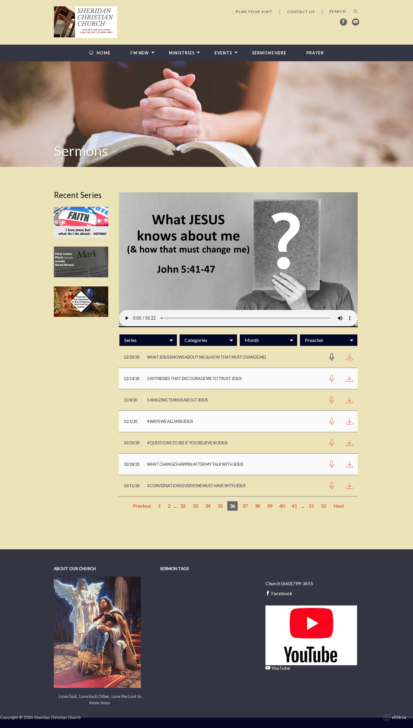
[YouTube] (355, 22)
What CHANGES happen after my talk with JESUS (195, 464)
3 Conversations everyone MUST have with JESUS (196, 485)
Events (223, 53)
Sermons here (269, 53)
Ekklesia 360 (398, 718)
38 (257, 506)
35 (220, 506)
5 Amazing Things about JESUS (177, 400)
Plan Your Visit (254, 11)
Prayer (315, 53)
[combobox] (148, 340)
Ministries (181, 53)
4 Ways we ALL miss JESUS (170, 421)
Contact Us (301, 11)
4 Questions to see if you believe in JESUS (187, 442)
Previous (142, 506)
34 (207, 506)
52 (324, 506)
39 (269, 506)
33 (195, 506)
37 (245, 506)
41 (294, 506)
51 (311, 506)
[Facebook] (343, 22)
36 (232, 506)
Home (104, 53)
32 (183, 506)
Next (338, 506)
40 (282, 506)
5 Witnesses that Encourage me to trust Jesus (194, 378)
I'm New (140, 53)
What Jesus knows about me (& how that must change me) (206, 357)
